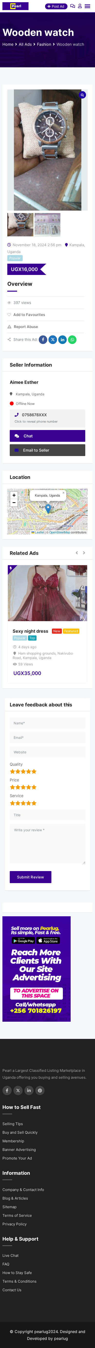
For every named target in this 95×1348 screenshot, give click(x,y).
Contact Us (11, 1290)
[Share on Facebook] (43, 339)
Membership (13, 1141)
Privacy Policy (14, 1224)
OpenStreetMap (59, 532)
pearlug (61, 1338)
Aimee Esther (24, 382)
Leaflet (39, 532)
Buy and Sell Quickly (20, 1132)
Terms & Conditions (19, 1281)
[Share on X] (52, 339)
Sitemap (9, 1207)
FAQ (5, 1264)
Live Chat (10, 1255)
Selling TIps (12, 1123)
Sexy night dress (30, 631)
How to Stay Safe (17, 1272)
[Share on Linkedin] (62, 339)
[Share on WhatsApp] (72, 339)
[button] (48, 509)
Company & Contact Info (23, 1189)
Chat (28, 435)
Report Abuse (26, 326)
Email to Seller (35, 450)
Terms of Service (17, 1215)
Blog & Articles (15, 1198)
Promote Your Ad (17, 1158)
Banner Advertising (19, 1149)
